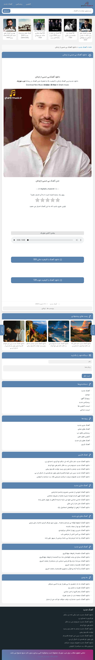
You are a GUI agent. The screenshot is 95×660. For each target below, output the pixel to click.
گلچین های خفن (84, 437)
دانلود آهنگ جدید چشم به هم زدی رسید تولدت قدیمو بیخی (68, 469)
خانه (90, 47)
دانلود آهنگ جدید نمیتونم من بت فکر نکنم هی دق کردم (69, 465)
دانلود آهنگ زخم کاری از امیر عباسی (77, 592)
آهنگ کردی (85, 444)
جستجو (6, 11)
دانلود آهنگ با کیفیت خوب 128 (46, 280)
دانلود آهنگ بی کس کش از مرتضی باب (75, 534)
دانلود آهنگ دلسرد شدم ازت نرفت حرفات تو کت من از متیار (68, 599)
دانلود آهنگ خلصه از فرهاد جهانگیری (76, 553)
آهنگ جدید (8, 4)
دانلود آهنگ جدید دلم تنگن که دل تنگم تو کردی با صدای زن (67, 461)
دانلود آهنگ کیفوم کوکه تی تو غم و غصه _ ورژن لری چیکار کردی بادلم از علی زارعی (59, 523)
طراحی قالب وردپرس (50, 656)
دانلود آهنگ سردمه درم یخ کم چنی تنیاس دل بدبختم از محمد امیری (65, 561)
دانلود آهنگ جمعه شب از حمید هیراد (76, 595)
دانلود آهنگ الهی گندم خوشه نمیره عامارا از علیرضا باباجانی (68, 496)
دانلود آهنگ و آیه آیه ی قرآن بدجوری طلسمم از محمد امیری (67, 569)
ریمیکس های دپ (83, 433)
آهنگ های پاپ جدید (82, 440)
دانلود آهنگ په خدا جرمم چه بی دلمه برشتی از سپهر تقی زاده (67, 538)
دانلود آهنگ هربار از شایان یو (79, 588)
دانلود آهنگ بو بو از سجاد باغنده (78, 526)
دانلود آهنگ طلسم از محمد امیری (77, 565)
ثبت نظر (87, 376)
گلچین (28, 4)
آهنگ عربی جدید (83, 425)
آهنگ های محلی (84, 429)
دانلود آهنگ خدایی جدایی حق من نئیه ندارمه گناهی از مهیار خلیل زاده (64, 500)
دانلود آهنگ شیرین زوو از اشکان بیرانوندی (74, 530)
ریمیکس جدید (84, 402)
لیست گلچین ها (84, 406)
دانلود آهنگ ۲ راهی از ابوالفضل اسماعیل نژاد (74, 507)
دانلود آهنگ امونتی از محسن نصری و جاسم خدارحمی (70, 492)
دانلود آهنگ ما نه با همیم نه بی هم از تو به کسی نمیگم (69, 584)
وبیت (39, 656)
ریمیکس (19, 4)
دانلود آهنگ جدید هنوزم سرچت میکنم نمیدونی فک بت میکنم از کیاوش (63, 477)
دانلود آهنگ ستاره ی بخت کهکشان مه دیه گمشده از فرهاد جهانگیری (64, 557)
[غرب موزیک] (87, 4)
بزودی (87, 394)
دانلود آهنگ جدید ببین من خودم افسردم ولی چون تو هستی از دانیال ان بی (62, 473)
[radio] (57, 201)
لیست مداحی (85, 410)
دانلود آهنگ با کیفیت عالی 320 (46, 259)
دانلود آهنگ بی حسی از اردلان (75, 55)
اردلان (37, 77)
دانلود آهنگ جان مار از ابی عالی (78, 503)
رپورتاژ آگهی (85, 398)
